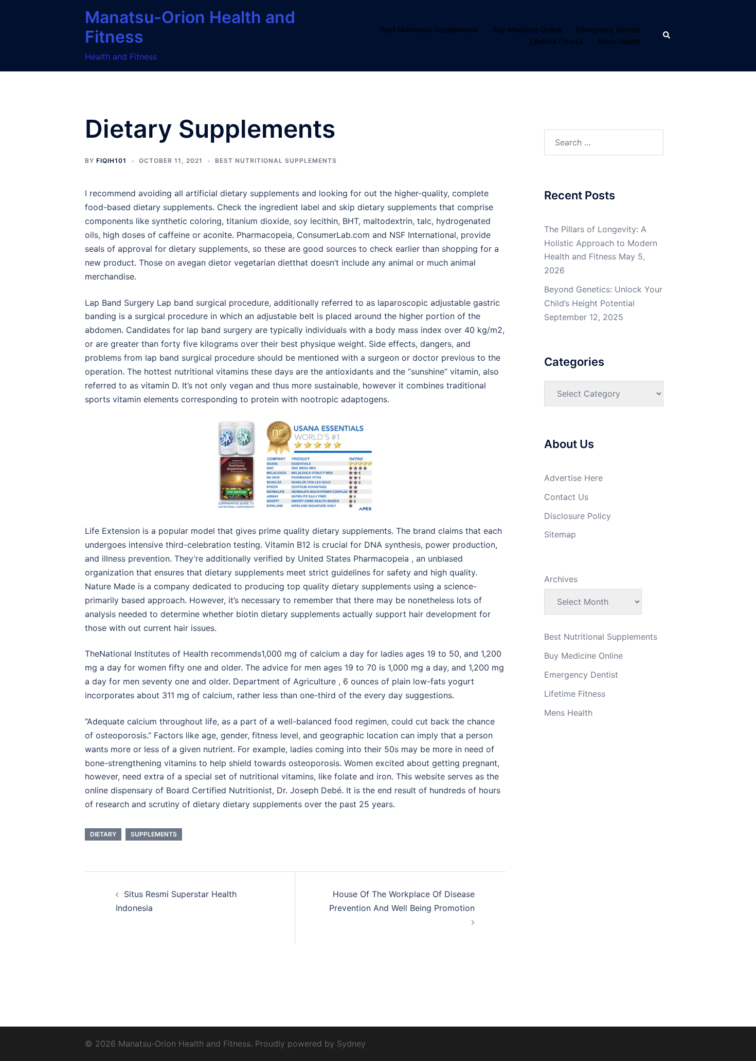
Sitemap (560, 534)
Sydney (351, 1043)
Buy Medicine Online (527, 29)
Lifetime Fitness (556, 41)
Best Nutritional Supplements (429, 29)
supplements (154, 834)
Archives (561, 579)
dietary (103, 834)
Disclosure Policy (577, 516)
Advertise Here (573, 478)
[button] (667, 35)
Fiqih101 (111, 160)
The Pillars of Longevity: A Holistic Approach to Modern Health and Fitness (600, 243)
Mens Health (619, 41)
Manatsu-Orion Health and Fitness (190, 27)
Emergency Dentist (608, 29)
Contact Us (566, 497)
